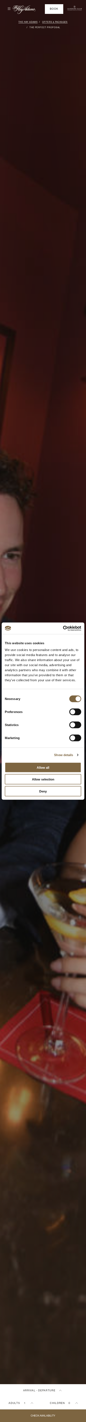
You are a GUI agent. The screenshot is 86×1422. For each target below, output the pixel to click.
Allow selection (43, 779)
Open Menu (7, 8)
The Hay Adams (28, 22)
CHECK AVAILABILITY (43, 1415)
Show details (63, 755)
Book (54, 8)
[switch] (75, 711)
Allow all (43, 767)
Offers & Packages (55, 22)
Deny (43, 791)
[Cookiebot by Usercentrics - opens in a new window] (63, 628)
